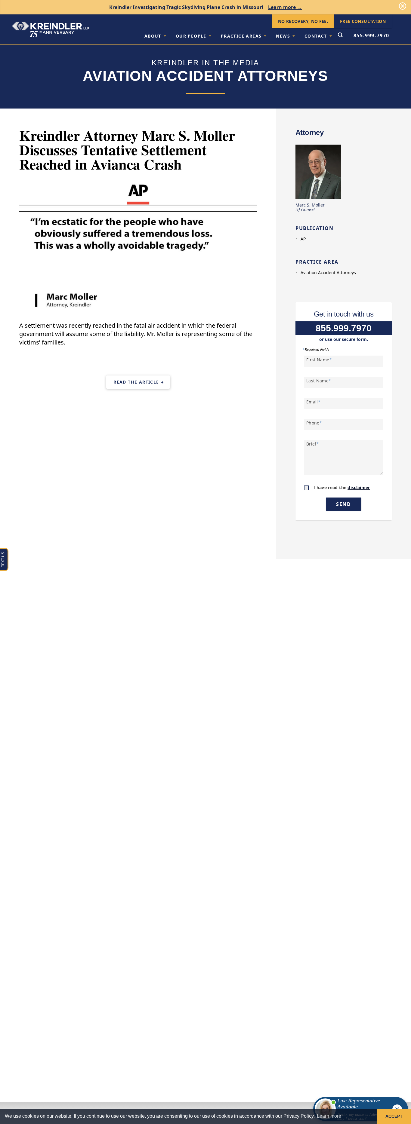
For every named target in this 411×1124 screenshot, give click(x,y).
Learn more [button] (329, 1116)
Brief (312, 444)
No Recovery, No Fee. (303, 21)
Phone (314, 423)
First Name (319, 360)
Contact (315, 36)
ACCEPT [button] (394, 1116)
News (283, 36)
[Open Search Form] (340, 35)
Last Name (318, 381)
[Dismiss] (403, 6)
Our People (191, 36)
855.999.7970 (371, 35)
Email (313, 402)
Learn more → (285, 7)
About (152, 36)
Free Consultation (363, 21)
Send (343, 504)
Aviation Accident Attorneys (328, 272)
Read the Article (136, 382)
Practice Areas (241, 36)
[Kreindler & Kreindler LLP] (50, 29)
